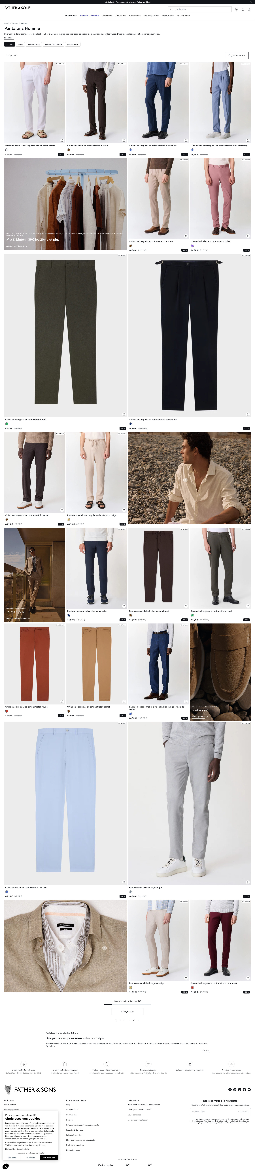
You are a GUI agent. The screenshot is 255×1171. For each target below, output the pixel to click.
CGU (150, 1165)
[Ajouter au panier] (62, 140)
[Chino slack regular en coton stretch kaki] (65, 337)
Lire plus (8, 38)
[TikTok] (239, 1089)
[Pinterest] (244, 1089)
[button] (5, 1166)
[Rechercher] (171, 9)
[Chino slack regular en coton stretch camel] (96, 665)
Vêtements (107, 15)
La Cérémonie (183, 15)
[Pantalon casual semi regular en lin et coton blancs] (34, 104)
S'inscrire (243, 1112)
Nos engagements (11, 1110)
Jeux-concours (134, 1115)
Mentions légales (105, 1165)
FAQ (68, 1105)
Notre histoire (10, 1105)
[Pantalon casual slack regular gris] (189, 805)
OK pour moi (49, 1158)
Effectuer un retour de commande (80, 1140)
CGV (127, 1165)
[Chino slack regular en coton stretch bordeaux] (220, 942)
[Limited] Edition (151, 15)
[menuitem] (71, 16)
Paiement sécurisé (74, 1135)
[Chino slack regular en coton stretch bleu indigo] (158, 104)
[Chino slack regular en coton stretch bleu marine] (189, 337)
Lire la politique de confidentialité (17, 1149)
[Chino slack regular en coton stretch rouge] (34, 665)
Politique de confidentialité (140, 1110)
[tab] (9, 44)
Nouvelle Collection (89, 15)
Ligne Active (168, 15)
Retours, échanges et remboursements (82, 1125)
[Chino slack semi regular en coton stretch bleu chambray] (220, 104)
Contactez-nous (73, 1150)
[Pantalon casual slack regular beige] (158, 942)
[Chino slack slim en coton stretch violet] (220, 200)
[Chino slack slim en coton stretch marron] (96, 104)
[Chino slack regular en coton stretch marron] (158, 200)
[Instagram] (234, 1089)
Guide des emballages (137, 1120)
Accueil (6, 23)
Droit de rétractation (75, 1145)
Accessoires (135, 15)
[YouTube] (249, 1089)
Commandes (71, 1115)
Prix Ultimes (71, 15)
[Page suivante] (138, 1020)
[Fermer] (251, 2)
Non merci (12, 1158)
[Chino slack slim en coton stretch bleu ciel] (65, 805)
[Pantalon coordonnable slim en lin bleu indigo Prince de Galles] (158, 667)
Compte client (72, 1110)
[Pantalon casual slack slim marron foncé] (158, 570)
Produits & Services (74, 1130)
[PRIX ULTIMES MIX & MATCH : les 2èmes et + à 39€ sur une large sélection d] (127, 2)
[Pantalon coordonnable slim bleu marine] (96, 570)
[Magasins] (236, 9)
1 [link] (115, 1020)
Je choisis (30, 1158)
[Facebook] (230, 1089)
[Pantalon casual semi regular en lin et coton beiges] (96, 474)
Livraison (69, 1120)
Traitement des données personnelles (144, 1105)
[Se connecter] (242, 9)
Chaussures (120, 15)
